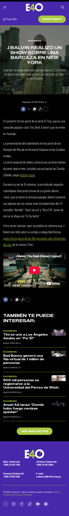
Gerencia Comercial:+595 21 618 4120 (13, 475)
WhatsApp (52, 19)
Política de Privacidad (23, 494)
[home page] (34, 7)
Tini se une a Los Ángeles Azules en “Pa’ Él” (25, 336)
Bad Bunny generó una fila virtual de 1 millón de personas (23, 359)
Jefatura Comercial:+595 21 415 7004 (46, 463)
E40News (34, 40)
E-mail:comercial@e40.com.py (48, 475)
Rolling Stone (27, 175)
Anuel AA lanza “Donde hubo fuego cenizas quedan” (23, 408)
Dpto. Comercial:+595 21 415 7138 (11, 463)
